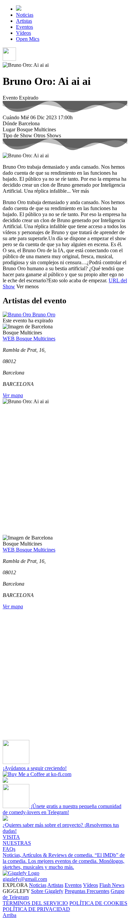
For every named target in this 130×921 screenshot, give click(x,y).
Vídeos (23, 33)
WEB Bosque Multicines (29, 338)
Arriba (9, 915)
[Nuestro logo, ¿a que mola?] (21, 873)
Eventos (24, 27)
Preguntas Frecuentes (87, 891)
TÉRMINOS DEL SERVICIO (35, 903)
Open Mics (27, 39)
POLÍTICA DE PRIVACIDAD (36, 909)
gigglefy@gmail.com (25, 879)
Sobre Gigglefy (47, 891)
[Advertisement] (65, 470)
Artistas (24, 21)
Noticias (24, 15)
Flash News (111, 885)
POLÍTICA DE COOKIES (98, 903)
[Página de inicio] (18, 9)
